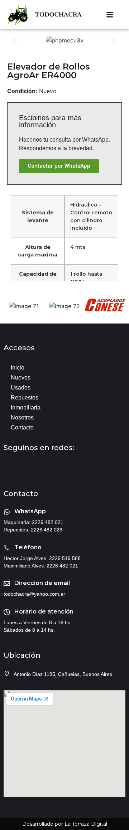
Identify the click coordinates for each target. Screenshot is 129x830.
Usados (20, 388)
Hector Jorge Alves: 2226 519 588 (42, 558)
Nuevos (20, 378)
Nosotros (22, 417)
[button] (15, 40)
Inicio (17, 368)
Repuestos (24, 397)
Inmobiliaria (25, 407)
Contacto (22, 427)
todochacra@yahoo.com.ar (34, 594)
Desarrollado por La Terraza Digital (64, 824)
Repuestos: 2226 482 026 (33, 530)
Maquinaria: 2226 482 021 (33, 522)
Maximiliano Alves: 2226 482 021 (41, 566)
